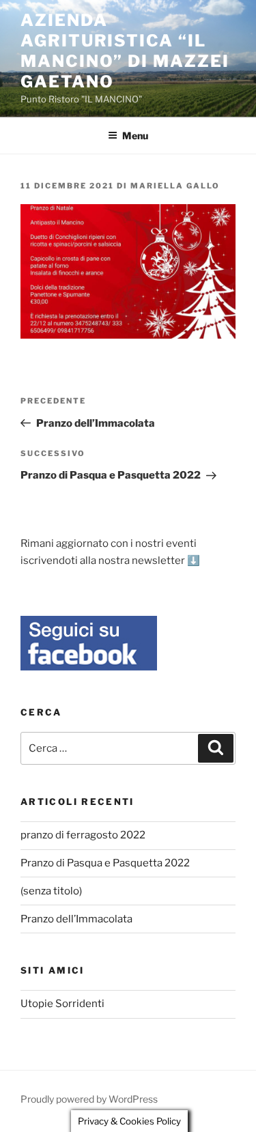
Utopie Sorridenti (62, 1003)
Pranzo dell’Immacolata (76, 919)
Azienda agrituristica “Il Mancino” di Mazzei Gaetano (124, 50)
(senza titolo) (51, 891)
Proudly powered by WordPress (89, 1099)
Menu (135, 135)
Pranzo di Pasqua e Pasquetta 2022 (105, 863)
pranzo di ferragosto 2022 (82, 835)
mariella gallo (175, 185)
